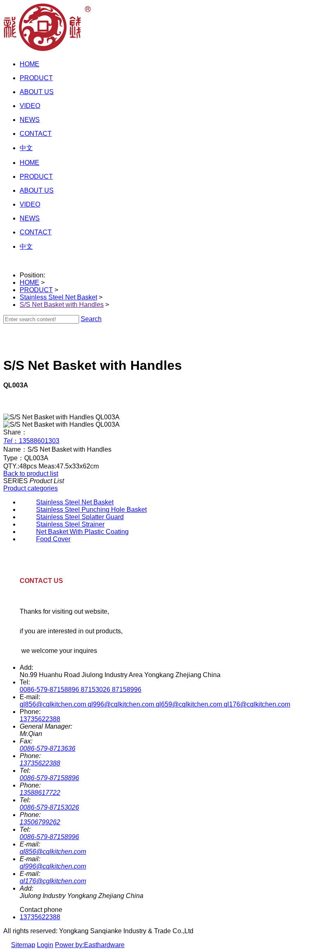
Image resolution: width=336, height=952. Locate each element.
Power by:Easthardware (90, 944)
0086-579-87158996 (49, 836)
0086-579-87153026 (49, 807)
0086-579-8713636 (47, 748)
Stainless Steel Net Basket (58, 297)
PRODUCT (36, 289)
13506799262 (40, 822)
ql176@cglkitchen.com (53, 881)
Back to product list (30, 473)
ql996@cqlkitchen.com (53, 866)
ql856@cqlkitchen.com (53, 851)
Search (91, 318)
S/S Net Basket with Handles (62, 304)
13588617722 (40, 792)
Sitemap (23, 944)
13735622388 (40, 719)
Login (45, 944)
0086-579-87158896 (49, 777)
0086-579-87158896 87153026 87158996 (80, 689)
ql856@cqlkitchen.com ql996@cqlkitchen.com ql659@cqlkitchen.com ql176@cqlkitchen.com (155, 704)
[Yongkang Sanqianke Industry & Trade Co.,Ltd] (47, 50)
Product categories (30, 488)
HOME (29, 282)
